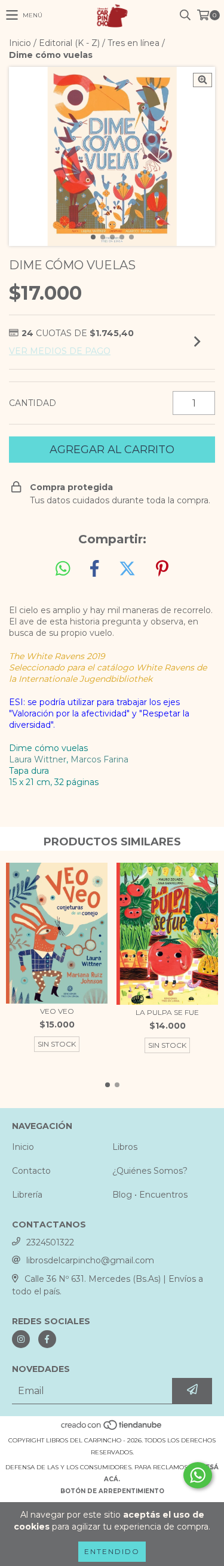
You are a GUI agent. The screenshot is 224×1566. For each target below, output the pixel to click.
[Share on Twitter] (127, 569)
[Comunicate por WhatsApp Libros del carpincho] (197, 1475)
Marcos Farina (99, 759)
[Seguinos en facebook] (47, 1339)
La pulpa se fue (167, 1012)
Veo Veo (57, 1011)
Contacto (31, 1170)
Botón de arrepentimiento (112, 1491)
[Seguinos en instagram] (21, 1339)
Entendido (112, 1551)
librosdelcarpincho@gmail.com (90, 1260)
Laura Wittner (37, 759)
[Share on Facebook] (94, 569)
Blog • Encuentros (150, 1194)
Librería (27, 1194)
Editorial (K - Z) (69, 43)
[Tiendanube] (112, 1428)
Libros (124, 1147)
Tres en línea (133, 43)
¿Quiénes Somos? (150, 1170)
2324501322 (50, 1242)
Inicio (20, 43)
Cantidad (32, 403)
